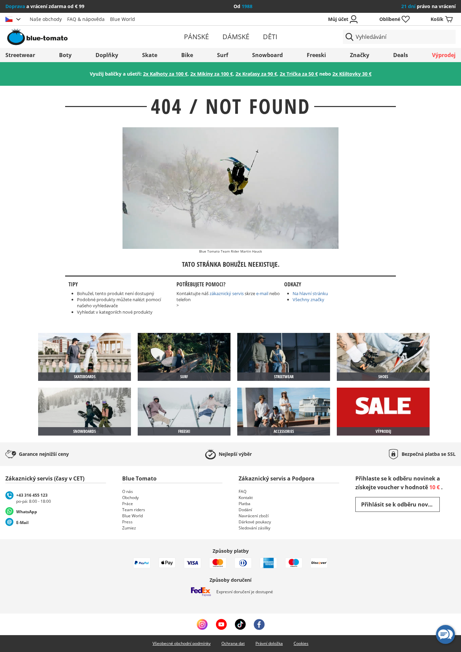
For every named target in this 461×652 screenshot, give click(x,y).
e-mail (262, 293)
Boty (65, 55)
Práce (127, 503)
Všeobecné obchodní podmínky (182, 643)
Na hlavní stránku (310, 293)
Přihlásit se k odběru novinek (400, 504)
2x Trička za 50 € (299, 74)
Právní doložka (269, 643)
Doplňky (107, 55)
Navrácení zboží (254, 516)
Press (127, 522)
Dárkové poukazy (255, 522)
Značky (359, 55)
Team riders (133, 510)
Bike (187, 55)
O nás (127, 491)
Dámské (235, 36)
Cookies (301, 643)
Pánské (196, 36)
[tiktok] (240, 624)
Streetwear (20, 55)
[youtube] (221, 624)
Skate (149, 55)
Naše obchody (46, 19)
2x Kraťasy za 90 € (256, 74)
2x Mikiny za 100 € (211, 74)
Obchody (130, 497)
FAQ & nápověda (86, 19)
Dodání (245, 510)
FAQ (242, 491)
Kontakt (246, 497)
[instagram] (202, 624)
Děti (270, 36)
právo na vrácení (428, 6)
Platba (244, 503)
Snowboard (267, 55)
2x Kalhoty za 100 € (165, 74)
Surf (222, 55)
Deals (400, 55)
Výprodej (444, 55)
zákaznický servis (227, 293)
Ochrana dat (233, 643)
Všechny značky (308, 299)
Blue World (122, 19)
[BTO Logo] (78, 36)
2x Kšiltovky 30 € (352, 74)
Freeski (316, 55)
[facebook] (259, 624)
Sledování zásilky (254, 528)
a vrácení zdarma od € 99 (44, 6)
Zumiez (129, 528)
